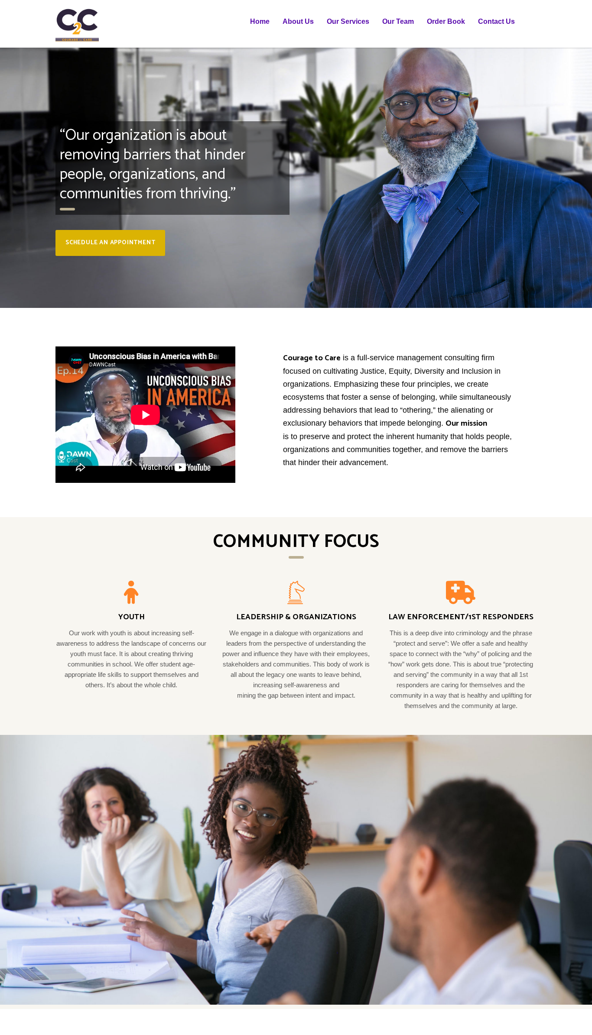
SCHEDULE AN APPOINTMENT (110, 243)
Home (260, 21)
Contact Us (496, 21)
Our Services (348, 21)
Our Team (398, 21)
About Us (298, 21)
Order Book (446, 21)
